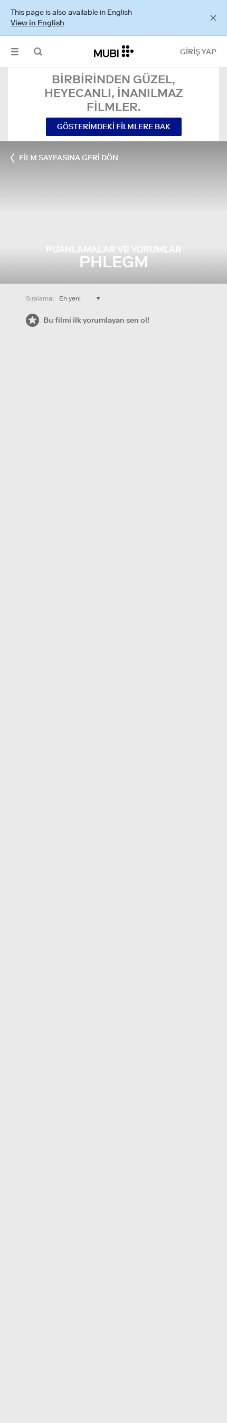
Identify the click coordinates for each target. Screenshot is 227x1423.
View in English (37, 22)
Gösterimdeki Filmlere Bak (114, 126)
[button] (14, 51)
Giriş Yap (198, 51)
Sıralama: (40, 298)
